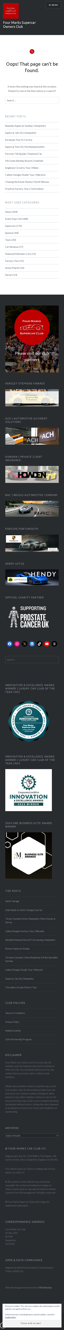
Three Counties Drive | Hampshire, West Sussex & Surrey (30, 920)
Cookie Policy (10, 1317)
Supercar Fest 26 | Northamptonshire (24, 146)
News (8, 211)
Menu (55, 5)
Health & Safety (13, 1030)
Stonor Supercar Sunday (17, 948)
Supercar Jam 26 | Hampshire (20, 132)
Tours (8, 239)
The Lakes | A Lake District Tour (21, 987)
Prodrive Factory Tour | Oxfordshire (24, 188)
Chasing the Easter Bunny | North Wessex (27, 181)
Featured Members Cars (18, 253)
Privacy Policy (12, 1022)
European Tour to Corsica (18, 139)
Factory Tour (12, 260)
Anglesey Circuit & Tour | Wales (22, 167)
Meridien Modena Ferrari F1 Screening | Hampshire (30, 940)
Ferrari (8, 274)
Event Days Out (13, 218)
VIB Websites (45, 1287)
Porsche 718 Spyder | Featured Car (23, 153)
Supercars (10, 225)
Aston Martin (12, 267)
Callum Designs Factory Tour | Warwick (24, 931)
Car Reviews (11, 246)
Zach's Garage (12, 901)
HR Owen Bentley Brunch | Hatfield (24, 160)
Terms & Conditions (15, 1013)
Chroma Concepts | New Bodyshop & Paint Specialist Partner (31, 959)
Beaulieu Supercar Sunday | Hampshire (25, 125)
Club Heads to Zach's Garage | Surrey (23, 910)
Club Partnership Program (18, 1039)
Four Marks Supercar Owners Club (19, 24)
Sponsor (9, 232)
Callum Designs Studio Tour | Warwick (25, 174)
